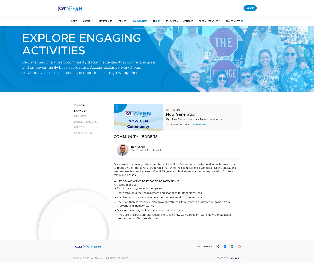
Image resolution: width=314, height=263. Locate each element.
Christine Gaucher (198, 124)
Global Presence (208, 21)
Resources (172, 21)
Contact (188, 21)
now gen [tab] (80, 110)
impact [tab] (79, 127)
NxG (155, 21)
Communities (140, 21)
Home (74, 21)
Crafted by (223, 258)
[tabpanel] (176, 162)
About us (88, 21)
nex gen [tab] (80, 116)
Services (122, 21)
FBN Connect (233, 21)
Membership (105, 21)
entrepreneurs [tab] (85, 122)
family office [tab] (84, 133)
